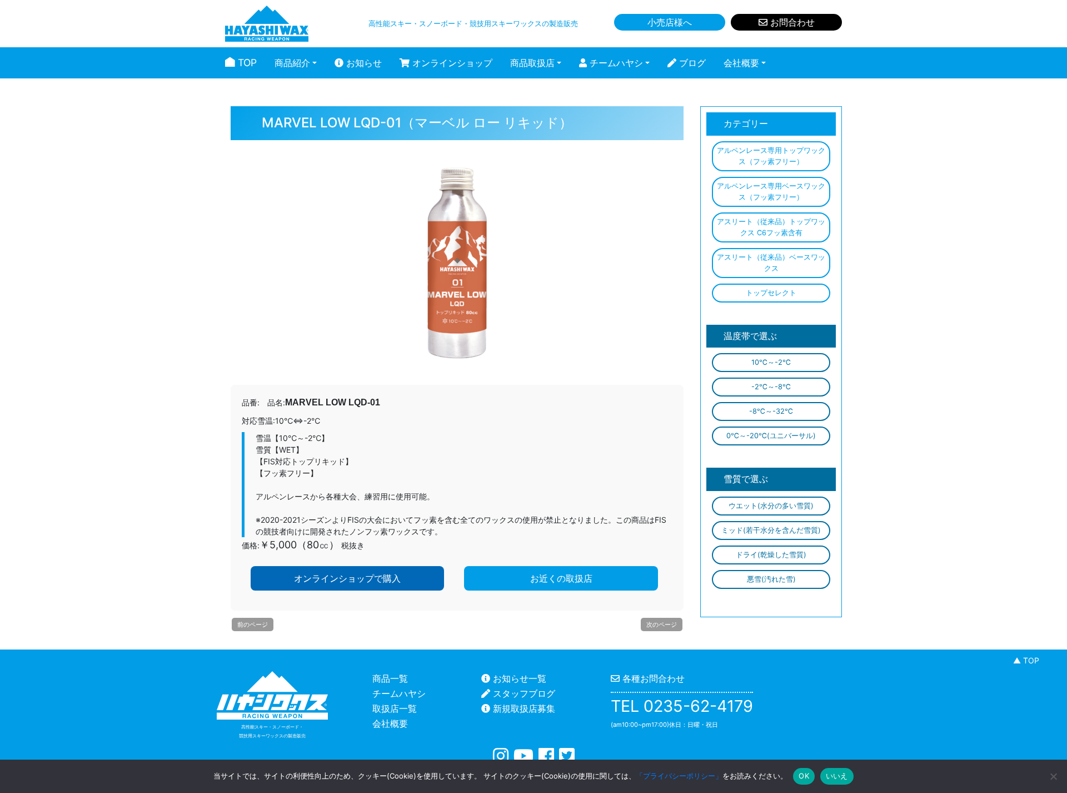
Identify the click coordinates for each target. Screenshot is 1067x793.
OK (804, 775)
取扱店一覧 (394, 708)
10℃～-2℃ (771, 362)
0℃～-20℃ (771, 436)
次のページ (661, 624)
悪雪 (771, 579)
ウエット (771, 506)
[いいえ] (1053, 776)
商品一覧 (390, 678)
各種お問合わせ (652, 678)
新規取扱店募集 (522, 708)
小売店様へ (669, 22)
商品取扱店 (532, 62)
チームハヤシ (615, 62)
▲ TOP (1026, 660)
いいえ (837, 775)
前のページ (252, 624)
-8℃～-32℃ (771, 411)
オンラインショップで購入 (347, 578)
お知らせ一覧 (518, 678)
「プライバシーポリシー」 (679, 775)
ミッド (771, 530)
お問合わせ (791, 22)
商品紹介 (292, 62)
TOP (246, 62)
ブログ (691, 62)
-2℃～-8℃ (771, 387)
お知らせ (362, 62)
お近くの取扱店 (561, 578)
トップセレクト (771, 293)
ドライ (771, 555)
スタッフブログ (522, 693)
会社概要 (741, 62)
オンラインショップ (451, 62)
